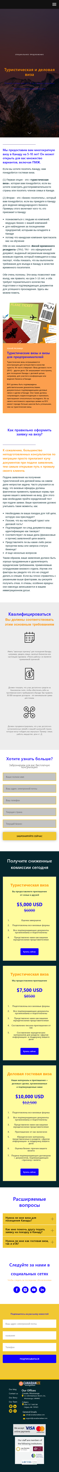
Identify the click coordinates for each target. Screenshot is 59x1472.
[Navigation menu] (54, 4)
